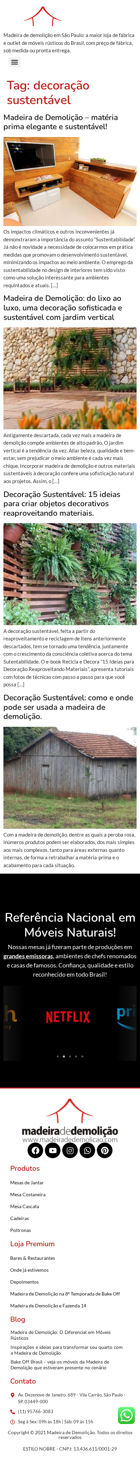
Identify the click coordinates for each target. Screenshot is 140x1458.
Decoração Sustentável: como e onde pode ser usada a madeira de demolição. (68, 707)
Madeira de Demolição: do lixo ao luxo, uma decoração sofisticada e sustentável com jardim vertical (62, 307)
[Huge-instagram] (70, 1150)
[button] (11, 1018)
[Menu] (14, 62)
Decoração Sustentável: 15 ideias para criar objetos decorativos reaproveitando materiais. (61, 503)
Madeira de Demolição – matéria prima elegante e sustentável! (60, 122)
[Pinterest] (104, 1150)
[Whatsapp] (87, 1150)
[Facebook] (35, 1150)
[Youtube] (52, 1150)
